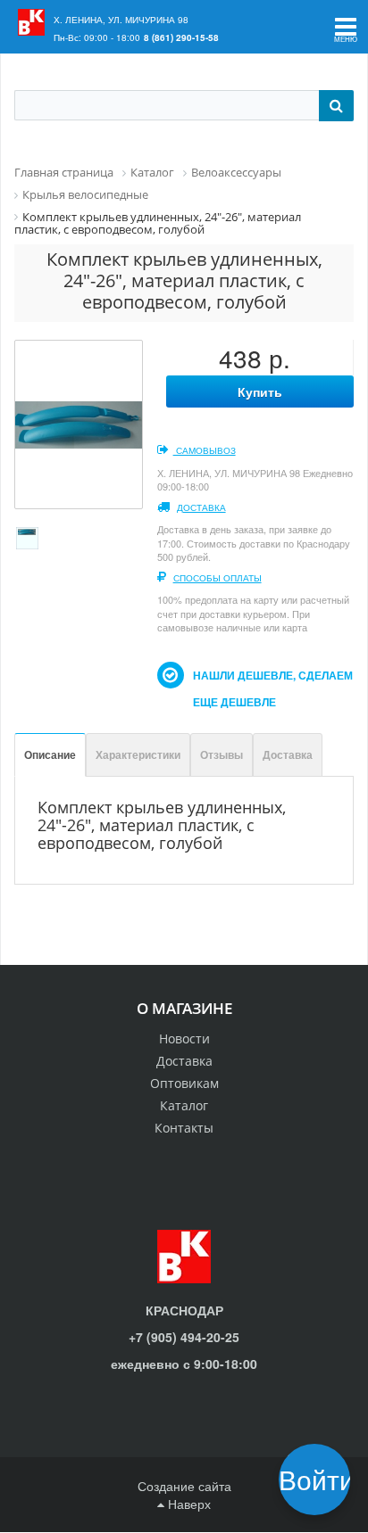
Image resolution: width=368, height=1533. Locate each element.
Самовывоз (204, 450)
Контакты (184, 1127)
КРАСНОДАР (184, 1310)
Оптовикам (184, 1083)
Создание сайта (184, 1486)
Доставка (201, 507)
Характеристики (138, 754)
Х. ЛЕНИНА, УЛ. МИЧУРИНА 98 (121, 19)
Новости (184, 1038)
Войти (320, 1479)
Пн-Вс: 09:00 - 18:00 (97, 37)
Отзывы (221, 754)
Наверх (187, 1503)
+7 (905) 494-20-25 (184, 1337)
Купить (260, 391)
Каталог (184, 1105)
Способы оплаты (217, 578)
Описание (50, 754)
